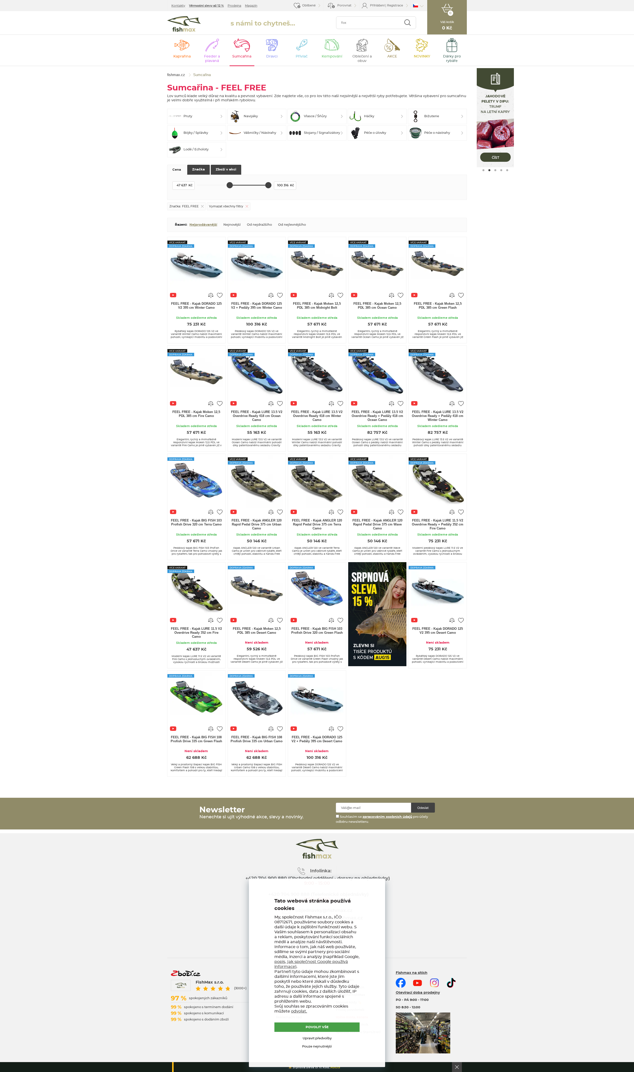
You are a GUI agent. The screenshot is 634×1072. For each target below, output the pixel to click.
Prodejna (234, 5)
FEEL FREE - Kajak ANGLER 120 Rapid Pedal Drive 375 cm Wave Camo (377, 524)
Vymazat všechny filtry (226, 206)
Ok (457, 1067)
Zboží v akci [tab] (226, 169)
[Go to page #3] (495, 170)
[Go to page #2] (489, 170)
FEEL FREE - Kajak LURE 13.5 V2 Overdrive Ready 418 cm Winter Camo (317, 416)
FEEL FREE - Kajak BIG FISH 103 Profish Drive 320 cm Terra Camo (196, 522)
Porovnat (342, 6)
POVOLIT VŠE (317, 1027)
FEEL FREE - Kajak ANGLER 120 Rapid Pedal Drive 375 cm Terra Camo (317, 524)
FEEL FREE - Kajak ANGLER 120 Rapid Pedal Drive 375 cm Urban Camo (257, 524)
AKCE (392, 56)
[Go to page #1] (483, 170)
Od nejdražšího (259, 224)
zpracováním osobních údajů (387, 817)
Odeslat (423, 807)
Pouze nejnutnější (317, 1046)
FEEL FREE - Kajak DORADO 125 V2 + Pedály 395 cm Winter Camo (256, 305)
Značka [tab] (198, 169)
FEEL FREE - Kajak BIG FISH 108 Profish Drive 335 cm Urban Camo (257, 739)
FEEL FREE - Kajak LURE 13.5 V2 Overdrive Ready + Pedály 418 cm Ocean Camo (377, 416)
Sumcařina (241, 56)
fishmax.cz (184, 24)
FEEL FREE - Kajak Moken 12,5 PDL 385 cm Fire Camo (196, 414)
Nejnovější (232, 224)
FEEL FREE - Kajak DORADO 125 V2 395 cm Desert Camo (437, 630)
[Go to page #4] (501, 170)
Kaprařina (182, 56)
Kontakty (178, 5)
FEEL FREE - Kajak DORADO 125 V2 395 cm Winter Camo (196, 305)
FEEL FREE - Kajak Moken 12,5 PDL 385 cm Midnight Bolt (317, 305)
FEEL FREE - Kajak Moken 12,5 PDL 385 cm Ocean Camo (377, 305)
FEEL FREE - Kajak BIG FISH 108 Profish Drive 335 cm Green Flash (196, 739)
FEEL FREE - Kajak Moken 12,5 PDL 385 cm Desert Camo (257, 630)
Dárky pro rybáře (452, 59)
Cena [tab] (176, 169)
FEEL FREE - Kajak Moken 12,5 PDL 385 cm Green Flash (438, 305)
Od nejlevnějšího (292, 224)
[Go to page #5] (507, 170)
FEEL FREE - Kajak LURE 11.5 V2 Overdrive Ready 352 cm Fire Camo (196, 632)
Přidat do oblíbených (219, 295)
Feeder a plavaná (212, 59)
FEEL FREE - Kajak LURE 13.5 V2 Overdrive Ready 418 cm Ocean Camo (256, 416)
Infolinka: (321, 871)
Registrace (395, 5)
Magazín (251, 5)
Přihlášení (377, 5)
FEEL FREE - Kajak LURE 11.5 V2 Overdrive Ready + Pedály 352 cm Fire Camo (437, 524)
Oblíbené (309, 5)
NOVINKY (422, 56)
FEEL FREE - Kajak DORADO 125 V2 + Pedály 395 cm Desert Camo (316, 739)
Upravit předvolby (317, 1038)
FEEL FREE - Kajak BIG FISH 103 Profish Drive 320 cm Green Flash (317, 630)
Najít (407, 23)
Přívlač (302, 56)
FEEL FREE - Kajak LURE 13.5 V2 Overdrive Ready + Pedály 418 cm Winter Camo (437, 416)
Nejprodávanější (203, 224)
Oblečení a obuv (362, 59)
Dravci (272, 56)
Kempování (332, 56)
